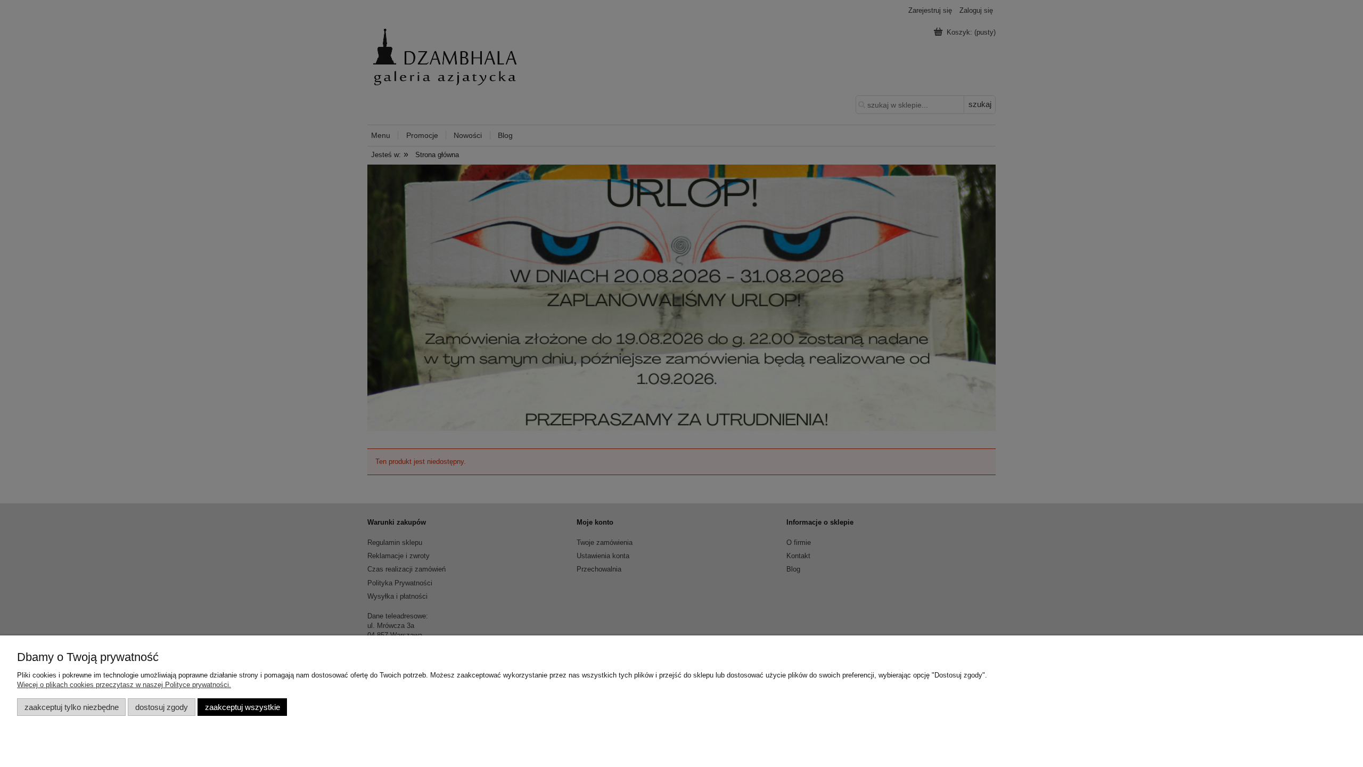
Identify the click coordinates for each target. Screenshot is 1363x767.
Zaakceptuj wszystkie (242, 707)
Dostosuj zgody (161, 707)
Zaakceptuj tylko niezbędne (71, 707)
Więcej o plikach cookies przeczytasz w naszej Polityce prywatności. (124, 685)
